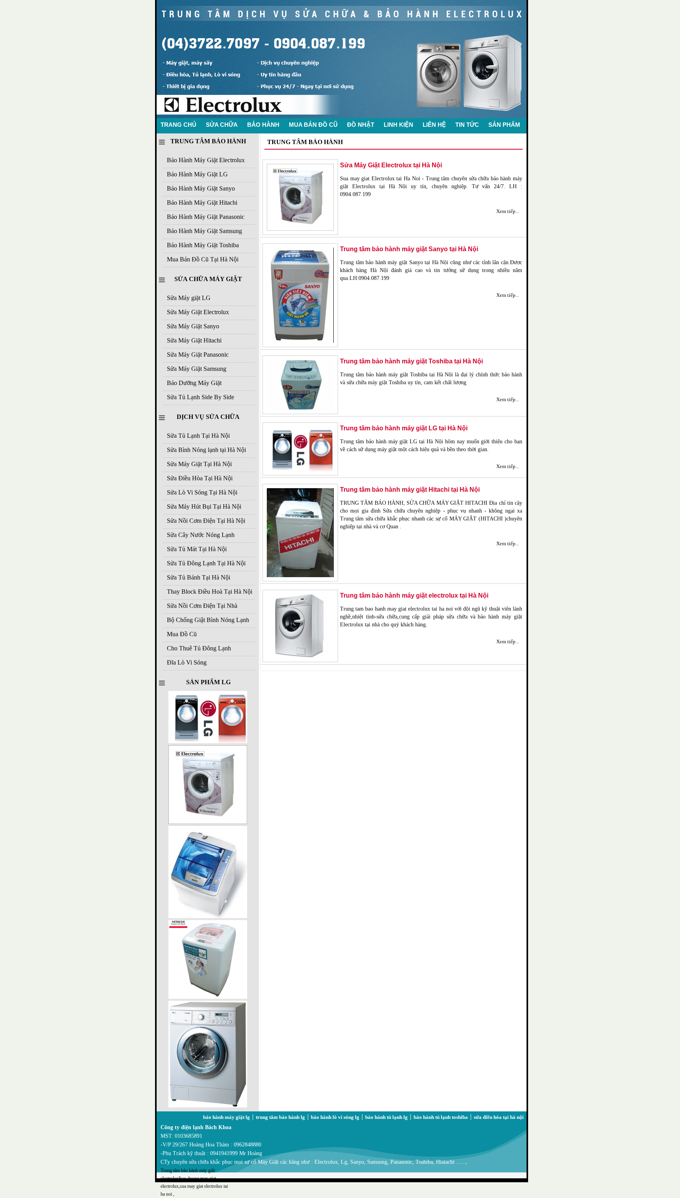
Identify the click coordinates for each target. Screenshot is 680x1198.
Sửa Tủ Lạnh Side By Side (200, 397)
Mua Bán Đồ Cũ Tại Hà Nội (202, 259)
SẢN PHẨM (504, 124)
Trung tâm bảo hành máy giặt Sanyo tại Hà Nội (409, 249)
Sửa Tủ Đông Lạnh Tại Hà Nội (206, 563)
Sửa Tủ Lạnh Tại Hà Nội (198, 435)
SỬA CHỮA (222, 124)
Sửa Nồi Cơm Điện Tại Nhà (202, 605)
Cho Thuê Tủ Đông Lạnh (199, 648)
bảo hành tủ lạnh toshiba (441, 1117)
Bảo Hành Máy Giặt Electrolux (206, 160)
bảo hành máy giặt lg (226, 1117)
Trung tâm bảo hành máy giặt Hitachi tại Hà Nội (410, 489)
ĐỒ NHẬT (360, 124)
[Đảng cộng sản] (207, 916)
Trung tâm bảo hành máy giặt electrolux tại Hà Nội (414, 595)
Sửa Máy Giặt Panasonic (198, 354)
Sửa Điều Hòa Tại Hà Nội (200, 478)
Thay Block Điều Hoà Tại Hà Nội (209, 591)
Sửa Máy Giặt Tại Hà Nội (199, 464)
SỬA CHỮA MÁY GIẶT (208, 279)
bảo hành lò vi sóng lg (335, 1117)
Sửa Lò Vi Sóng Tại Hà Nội (202, 492)
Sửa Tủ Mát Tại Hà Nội (197, 549)
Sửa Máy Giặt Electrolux (198, 312)
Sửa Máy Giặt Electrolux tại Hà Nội (391, 165)
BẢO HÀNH (263, 124)
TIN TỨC (467, 124)
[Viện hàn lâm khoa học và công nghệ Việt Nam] (207, 741)
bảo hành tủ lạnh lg (386, 1117)
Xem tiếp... (507, 211)
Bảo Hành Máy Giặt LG (197, 174)
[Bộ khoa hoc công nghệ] (207, 822)
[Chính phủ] (207, 997)
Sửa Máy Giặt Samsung (196, 368)
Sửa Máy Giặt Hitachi (194, 340)
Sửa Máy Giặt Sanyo (193, 326)
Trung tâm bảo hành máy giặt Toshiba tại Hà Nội (411, 361)
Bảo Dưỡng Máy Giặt (194, 383)
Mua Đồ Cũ (182, 634)
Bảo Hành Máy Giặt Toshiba (203, 245)
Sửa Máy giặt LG (189, 297)
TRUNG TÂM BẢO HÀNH (208, 141)
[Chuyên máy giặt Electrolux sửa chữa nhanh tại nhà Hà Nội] (342, 116)
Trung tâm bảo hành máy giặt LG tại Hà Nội (404, 428)
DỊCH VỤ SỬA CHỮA (208, 416)
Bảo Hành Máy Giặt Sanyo (201, 188)
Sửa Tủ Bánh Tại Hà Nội (198, 577)
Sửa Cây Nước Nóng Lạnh (201, 534)
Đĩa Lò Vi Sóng (187, 662)
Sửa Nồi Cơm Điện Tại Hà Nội (206, 520)
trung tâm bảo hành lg (280, 1117)
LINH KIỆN (398, 124)
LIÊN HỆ (434, 124)
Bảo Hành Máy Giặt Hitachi (202, 202)
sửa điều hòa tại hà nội (499, 1117)
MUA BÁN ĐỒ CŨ (313, 124)
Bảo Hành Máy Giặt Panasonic (205, 216)
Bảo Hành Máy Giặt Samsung (204, 231)
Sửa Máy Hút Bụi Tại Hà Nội (204, 506)
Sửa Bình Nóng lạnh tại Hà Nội (206, 449)
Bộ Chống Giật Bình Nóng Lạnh (208, 620)
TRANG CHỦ (178, 124)
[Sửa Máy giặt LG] (207, 1106)
